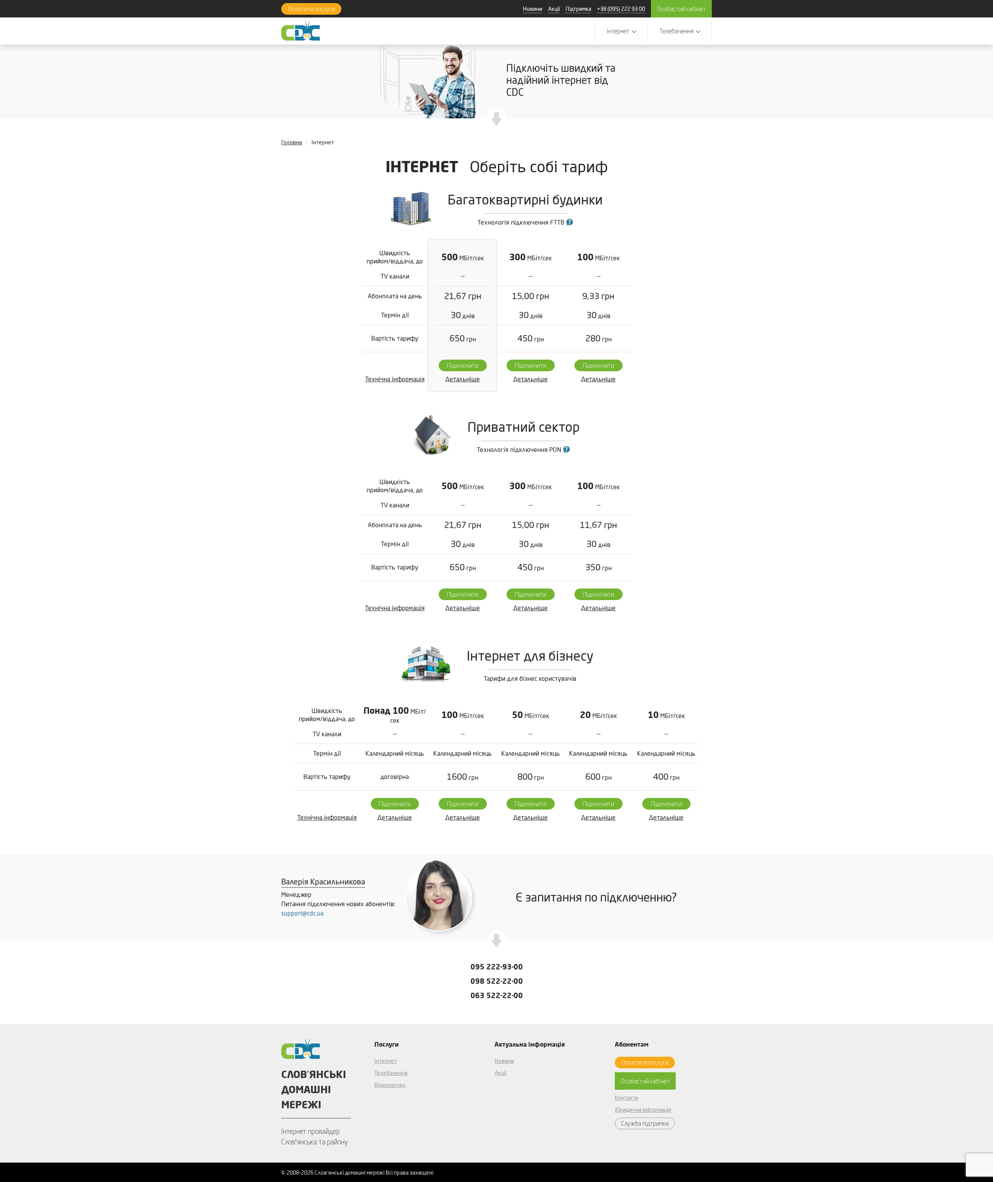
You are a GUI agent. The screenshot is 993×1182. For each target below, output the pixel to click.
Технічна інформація (395, 378)
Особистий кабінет (681, 8)
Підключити (462, 365)
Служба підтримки (645, 1123)
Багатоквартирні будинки (525, 199)
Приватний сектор (523, 426)
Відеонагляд (389, 1085)
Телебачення (391, 1073)
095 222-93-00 (497, 966)
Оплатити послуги (311, 8)
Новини (532, 8)
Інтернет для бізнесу (530, 655)
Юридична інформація (643, 1109)
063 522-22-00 (497, 995)
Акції (554, 8)
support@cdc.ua (302, 913)
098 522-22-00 (497, 981)
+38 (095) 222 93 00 (621, 8)
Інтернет (385, 1060)
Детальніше (462, 378)
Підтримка (578, 8)
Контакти (626, 1097)
